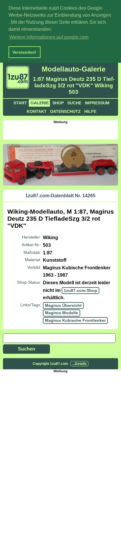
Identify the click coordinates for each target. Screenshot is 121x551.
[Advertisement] (62, 131)
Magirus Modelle (61, 312)
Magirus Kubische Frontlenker (75, 320)
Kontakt (37, 111)
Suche (74, 103)
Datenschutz (65, 111)
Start (20, 103)
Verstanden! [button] (24, 52)
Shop (58, 103)
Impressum (97, 103)
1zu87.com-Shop (80, 290)
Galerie (40, 103)
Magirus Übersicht (63, 305)
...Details (79, 364)
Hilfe (90, 111)
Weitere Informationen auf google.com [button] (48, 37)
